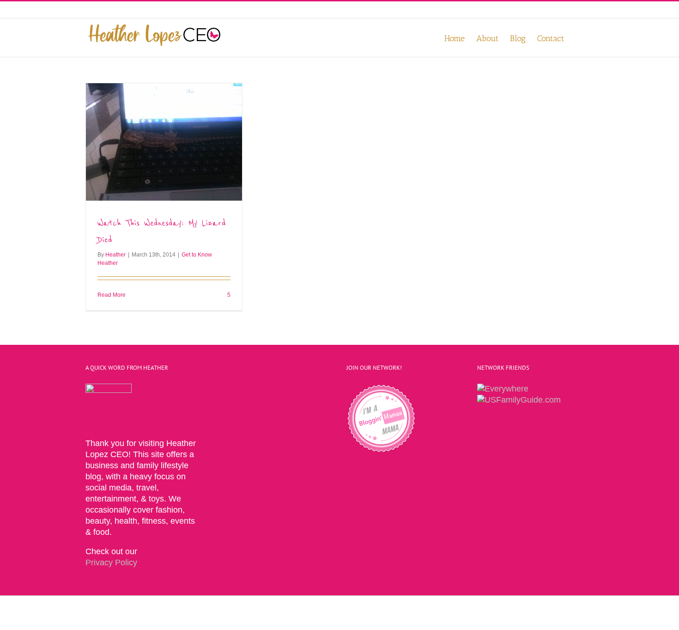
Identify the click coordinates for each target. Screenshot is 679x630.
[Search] (579, 37)
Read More (111, 295)
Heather (115, 254)
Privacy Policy (111, 562)
